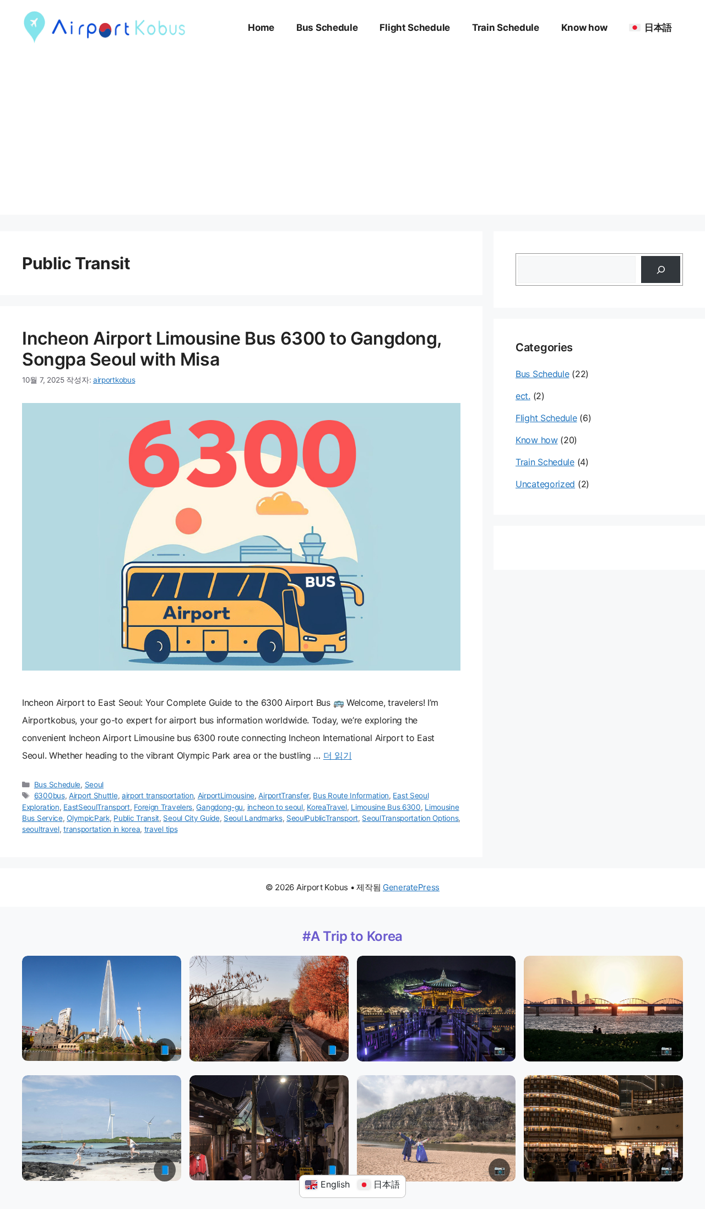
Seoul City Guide (191, 818)
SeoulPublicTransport (322, 818)
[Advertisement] (352, 138)
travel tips (161, 829)
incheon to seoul (275, 807)
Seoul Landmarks (253, 818)
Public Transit (136, 818)
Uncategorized (545, 483)
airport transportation (157, 795)
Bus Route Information (351, 795)
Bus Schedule (326, 27)
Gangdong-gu (219, 807)
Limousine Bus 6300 (386, 807)
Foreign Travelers (163, 807)
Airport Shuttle (93, 795)
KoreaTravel (327, 807)
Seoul (94, 784)
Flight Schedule (414, 27)
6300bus (49, 795)
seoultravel (40, 829)
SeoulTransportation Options (410, 818)
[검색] (660, 269)
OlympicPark (88, 818)
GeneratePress (411, 887)
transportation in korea (101, 829)
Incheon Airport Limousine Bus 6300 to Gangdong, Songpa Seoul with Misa (231, 349)
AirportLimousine (226, 795)
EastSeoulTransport (96, 807)
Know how (584, 27)
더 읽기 (337, 755)
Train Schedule (505, 27)
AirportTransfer (283, 795)
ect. (523, 395)
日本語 (658, 27)
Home (261, 27)
